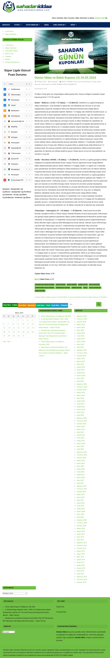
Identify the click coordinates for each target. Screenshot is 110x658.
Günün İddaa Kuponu (85, 82)
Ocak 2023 (80, 438)
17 (23, 328)
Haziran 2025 (81, 356)
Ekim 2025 (80, 344)
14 (9, 328)
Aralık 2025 (81, 339)
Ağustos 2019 (82, 543)
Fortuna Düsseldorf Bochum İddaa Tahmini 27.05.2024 (87, 297)
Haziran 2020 (81, 526)
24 (23, 332)
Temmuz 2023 (82, 421)
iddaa (85, 287)
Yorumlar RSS (61, 612)
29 (14, 336)
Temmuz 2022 (82, 455)
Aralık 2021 (81, 475)
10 (23, 324)
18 (28, 328)
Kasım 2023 (81, 410)
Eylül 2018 (80, 574)
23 (18, 332)
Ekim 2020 (80, 514)
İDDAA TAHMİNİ (57, 84)
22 (14, 332)
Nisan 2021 (81, 497)
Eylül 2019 (80, 540)
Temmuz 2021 (82, 489)
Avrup (7, 62)
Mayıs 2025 (81, 359)
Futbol (17, 25)
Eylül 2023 (80, 415)
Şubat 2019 (81, 560)
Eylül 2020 (80, 517)
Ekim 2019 (80, 537)
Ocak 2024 (80, 404)
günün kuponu (77, 287)
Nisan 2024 (81, 395)
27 (4, 336)
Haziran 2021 (81, 492)
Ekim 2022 (80, 446)
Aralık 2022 (81, 441)
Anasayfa (6, 25)
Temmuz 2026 (82, 319)
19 (33, 328)
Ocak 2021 (80, 506)
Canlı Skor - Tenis (43, 305)
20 (4, 332)
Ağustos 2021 (82, 486)
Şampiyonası (15, 62)
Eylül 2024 (80, 381)
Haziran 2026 (81, 322)
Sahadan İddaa (100, 18)
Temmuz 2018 (82, 579)
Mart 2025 (80, 364)
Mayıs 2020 (81, 528)
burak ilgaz (54, 82)
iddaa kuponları (95, 287)
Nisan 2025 (81, 361)
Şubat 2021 (81, 503)
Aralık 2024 (81, 373)
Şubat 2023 (81, 435)
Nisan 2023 (81, 429)
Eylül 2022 (80, 449)
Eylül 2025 (80, 347)
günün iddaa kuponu (63, 287)
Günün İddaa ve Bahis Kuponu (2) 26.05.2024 (51, 297)
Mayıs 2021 (81, 494)
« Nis (4, 342)
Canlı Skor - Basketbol (27, 305)
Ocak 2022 (80, 472)
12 (33, 324)
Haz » (9, 342)
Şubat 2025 (81, 367)
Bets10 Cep (9, 54)
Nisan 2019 (81, 554)
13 (4, 328)
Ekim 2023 (80, 412)
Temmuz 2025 (82, 353)
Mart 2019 (80, 557)
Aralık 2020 (81, 509)
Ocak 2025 (80, 370)
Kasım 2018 (81, 568)
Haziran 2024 (81, 390)
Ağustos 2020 (82, 520)
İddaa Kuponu (46, 84)
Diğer (73, 25)
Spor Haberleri (32, 25)
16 (18, 328)
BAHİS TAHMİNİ (67, 82)
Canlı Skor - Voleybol (59, 305)
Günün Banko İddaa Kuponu (44, 287)
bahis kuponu (60, 284)
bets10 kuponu (94, 284)
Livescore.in (9, 31)
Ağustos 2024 (82, 384)
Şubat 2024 (81, 401)
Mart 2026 (80, 330)
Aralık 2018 (81, 565)
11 (28, 324)
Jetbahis (8, 56)
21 (9, 332)
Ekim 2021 (80, 480)
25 (28, 332)
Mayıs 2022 (81, 460)
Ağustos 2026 (82, 316)
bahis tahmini (71, 284)
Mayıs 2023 (81, 426)
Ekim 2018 (80, 571)
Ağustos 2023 (82, 418)
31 (23, 336)
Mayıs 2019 (81, 551)
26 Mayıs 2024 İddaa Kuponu (44, 284)
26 (33, 332)
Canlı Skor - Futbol (10, 305)
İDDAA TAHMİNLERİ (69, 84)
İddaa (46, 25)
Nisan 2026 (81, 327)
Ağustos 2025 (82, 350)
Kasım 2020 (81, 511)
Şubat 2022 (81, 469)
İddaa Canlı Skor (11, 34)
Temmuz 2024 (82, 387)
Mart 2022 (80, 466)
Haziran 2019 (81, 548)
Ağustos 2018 (82, 577)
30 (18, 336)
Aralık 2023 (81, 407)
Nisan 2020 (81, 531)
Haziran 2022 (81, 458)
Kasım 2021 (81, 478)
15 (14, 328)
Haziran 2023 (81, 424)
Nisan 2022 (81, 463)
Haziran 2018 (81, 582)
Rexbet (7, 59)
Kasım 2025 (81, 342)
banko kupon (82, 284)
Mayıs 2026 (81, 325)
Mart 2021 (80, 500)
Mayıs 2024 (81, 393)
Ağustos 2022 (82, 452)
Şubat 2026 (81, 333)
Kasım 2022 (81, 444)
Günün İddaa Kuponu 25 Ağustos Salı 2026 (56, 316)
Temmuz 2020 (82, 523)
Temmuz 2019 (82, 545)
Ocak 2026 (80, 336)
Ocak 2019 (80, 562)
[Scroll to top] (106, 654)
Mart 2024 (80, 398)
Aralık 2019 (81, 534)
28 (9, 336)
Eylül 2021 (80, 483)
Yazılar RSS (60, 607)
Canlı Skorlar (59, 25)
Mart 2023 (80, 432)
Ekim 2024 (80, 378)
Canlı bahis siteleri (11, 51)
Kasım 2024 (81, 376)
